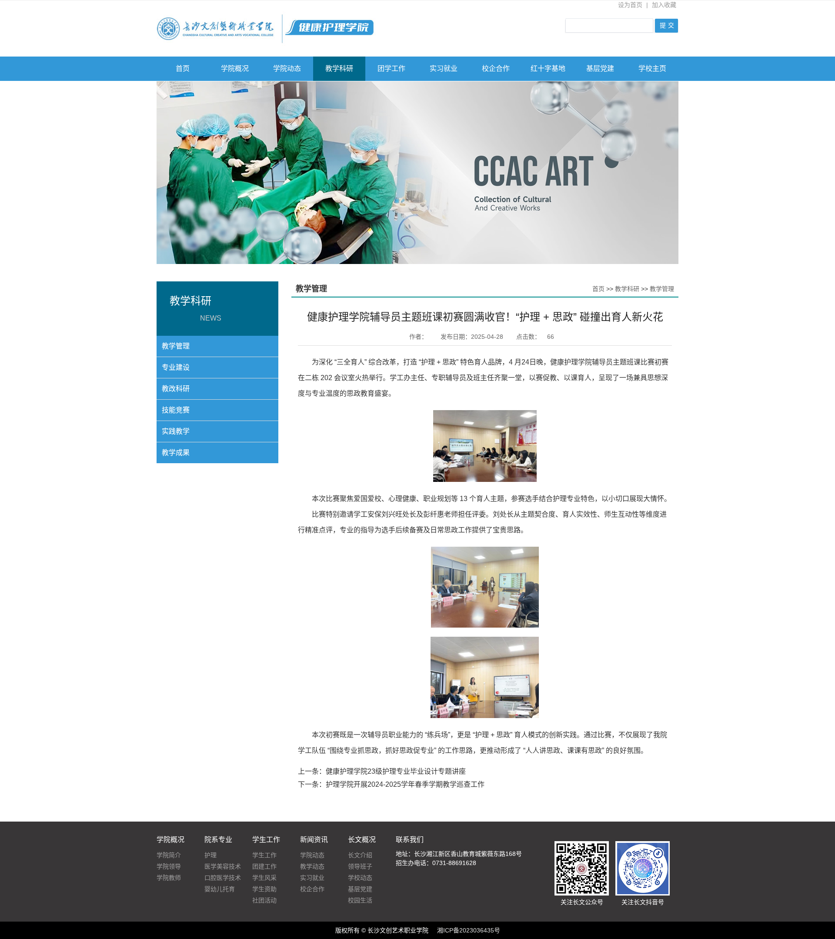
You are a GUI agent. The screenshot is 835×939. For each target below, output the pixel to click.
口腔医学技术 (222, 877)
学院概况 (235, 68)
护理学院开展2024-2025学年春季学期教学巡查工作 (405, 784)
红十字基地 (548, 68)
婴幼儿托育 (219, 889)
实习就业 (444, 68)
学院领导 (169, 866)
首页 (183, 68)
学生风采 (264, 877)
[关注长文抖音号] (642, 845)
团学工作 (391, 68)
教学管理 (176, 346)
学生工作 (264, 855)
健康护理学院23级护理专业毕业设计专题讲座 (396, 771)
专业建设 (176, 367)
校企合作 (496, 68)
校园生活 (360, 900)
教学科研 (339, 68)
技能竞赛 (176, 410)
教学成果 (176, 452)
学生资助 (264, 889)
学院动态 (287, 68)
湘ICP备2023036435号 (468, 930)
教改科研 (176, 388)
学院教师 (169, 877)
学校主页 (652, 68)
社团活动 (264, 900)
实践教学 (176, 431)
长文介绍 (360, 855)
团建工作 (264, 866)
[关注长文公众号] (581, 845)
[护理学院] (268, 15)
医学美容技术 (222, 866)
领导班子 (360, 866)
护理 (210, 855)
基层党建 (600, 68)
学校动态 (360, 877)
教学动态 (312, 866)
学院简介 (169, 855)
